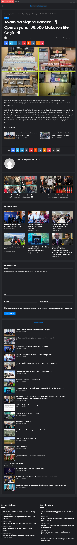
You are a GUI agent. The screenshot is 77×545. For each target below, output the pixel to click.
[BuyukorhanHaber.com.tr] (38, 6)
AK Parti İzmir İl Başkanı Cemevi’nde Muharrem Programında (60, 226)
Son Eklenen (38, 323)
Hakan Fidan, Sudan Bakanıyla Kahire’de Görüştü (33, 330)
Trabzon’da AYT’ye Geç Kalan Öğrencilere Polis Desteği (35, 338)
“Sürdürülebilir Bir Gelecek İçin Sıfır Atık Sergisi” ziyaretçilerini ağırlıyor (38, 249)
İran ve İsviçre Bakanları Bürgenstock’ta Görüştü (29, 1)
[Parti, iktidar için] (9, 449)
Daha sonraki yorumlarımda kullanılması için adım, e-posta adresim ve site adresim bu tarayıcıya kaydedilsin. (39, 308)
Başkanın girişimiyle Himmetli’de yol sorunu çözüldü (36, 226)
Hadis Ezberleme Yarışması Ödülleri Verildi (30, 468)
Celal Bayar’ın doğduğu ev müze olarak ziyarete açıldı (34, 371)
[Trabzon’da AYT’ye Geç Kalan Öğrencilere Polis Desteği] (45, 135)
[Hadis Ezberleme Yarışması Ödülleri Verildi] (9, 471)
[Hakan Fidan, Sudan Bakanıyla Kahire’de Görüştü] (9, 135)
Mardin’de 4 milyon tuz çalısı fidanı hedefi (30, 430)
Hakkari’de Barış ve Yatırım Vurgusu (28, 413)
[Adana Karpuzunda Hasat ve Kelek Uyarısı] (9, 457)
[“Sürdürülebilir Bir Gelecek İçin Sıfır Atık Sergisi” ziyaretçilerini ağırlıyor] (38, 239)
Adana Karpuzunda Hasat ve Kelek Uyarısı (30, 455)
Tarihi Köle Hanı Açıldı (23, 422)
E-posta (7, 301)
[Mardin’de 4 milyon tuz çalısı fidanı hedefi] (9, 432)
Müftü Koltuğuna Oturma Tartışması (28, 405)
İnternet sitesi (44, 301)
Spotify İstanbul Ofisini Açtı (13, 463)
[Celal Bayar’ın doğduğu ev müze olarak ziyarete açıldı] (9, 374)
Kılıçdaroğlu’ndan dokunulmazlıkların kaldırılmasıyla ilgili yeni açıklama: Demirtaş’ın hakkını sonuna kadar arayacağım (62, 250)
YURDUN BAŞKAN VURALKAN (16, 38)
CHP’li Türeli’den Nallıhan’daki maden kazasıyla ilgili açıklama (37, 477)
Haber (14, 14)
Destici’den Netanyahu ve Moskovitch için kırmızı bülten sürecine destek (41, 485)
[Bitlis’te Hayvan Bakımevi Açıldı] (9, 440)
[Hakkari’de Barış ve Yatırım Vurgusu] (9, 415)
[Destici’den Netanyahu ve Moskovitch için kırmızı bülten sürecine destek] (9, 487)
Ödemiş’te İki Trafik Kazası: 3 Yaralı (14, 248)
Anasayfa (8, 14)
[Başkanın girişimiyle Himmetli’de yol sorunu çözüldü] (38, 217)
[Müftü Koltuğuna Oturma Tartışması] (9, 407)
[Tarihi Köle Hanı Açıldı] (9, 424)
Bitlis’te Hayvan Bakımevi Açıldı (26, 438)
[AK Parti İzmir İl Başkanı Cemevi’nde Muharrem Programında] (62, 217)
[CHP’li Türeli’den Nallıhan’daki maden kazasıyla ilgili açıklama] (9, 479)
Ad (5, 294)
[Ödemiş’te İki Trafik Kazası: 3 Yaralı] (14, 239)
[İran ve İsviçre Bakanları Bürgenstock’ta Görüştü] (14, 217)
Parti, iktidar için (21, 447)
